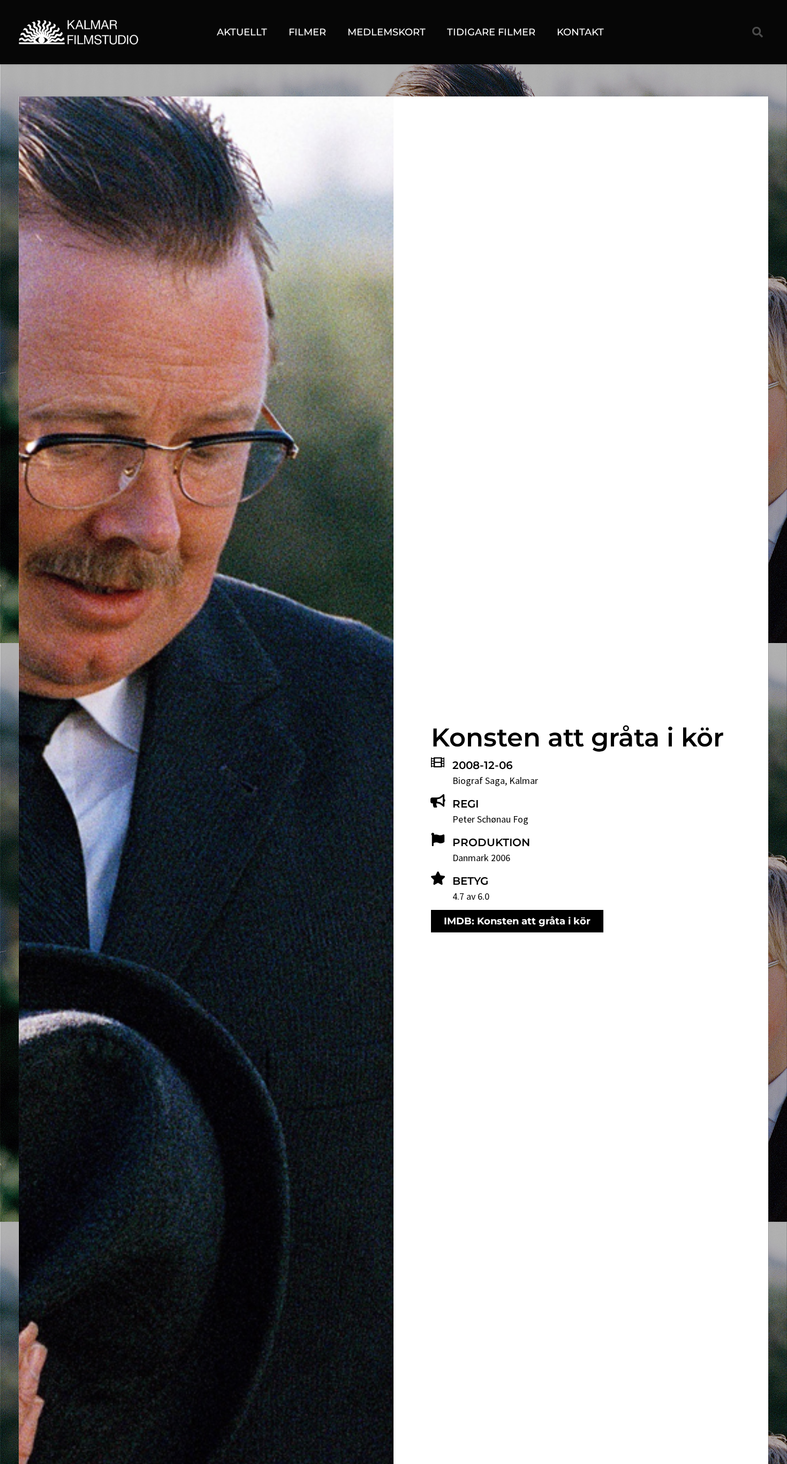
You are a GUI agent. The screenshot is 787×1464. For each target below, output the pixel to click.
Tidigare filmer (491, 32)
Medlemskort (386, 32)
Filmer (307, 32)
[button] (757, 32)
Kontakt (580, 32)
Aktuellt (242, 32)
